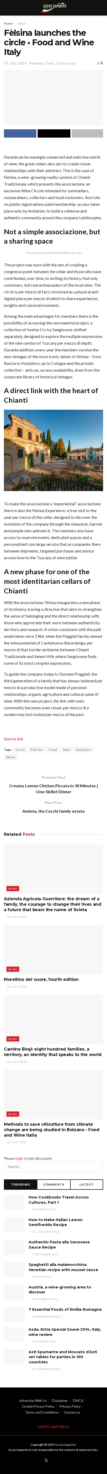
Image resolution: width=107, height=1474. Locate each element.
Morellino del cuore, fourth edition (41, 979)
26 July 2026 (16, 1061)
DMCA (78, 1401)
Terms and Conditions (42, 1412)
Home (8, 23)
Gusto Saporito (65, 1445)
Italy (66, 750)
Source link (13, 738)
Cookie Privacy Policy (38, 1406)
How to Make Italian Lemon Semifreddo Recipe (56, 1222)
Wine (21, 23)
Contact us (72, 1412)
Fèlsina (37, 750)
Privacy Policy (70, 1406)
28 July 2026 (16, 986)
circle (20, 750)
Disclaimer (60, 1401)
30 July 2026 (16, 916)
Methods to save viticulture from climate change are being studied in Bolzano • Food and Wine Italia (51, 1130)
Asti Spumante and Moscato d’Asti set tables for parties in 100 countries (63, 1357)
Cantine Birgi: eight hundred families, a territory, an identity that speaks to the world (53, 1052)
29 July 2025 (15, 63)
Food (53, 750)
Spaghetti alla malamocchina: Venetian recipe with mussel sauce (63, 1267)
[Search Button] (98, 1166)
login (19, 1158)
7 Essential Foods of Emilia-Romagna (65, 1309)
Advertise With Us (33, 1401)
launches (83, 750)
